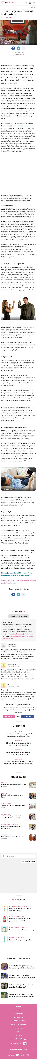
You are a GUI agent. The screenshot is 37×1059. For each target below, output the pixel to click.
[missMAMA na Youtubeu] (20, 1039)
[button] (34, 2)
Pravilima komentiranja (17, 634)
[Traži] (26, 2)
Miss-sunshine (12, 665)
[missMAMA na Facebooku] (12, 1039)
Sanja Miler (9, 17)
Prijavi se (9, 716)
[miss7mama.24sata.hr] (7, 2)
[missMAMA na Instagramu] (25, 1039)
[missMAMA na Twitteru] (16, 1039)
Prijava (29, 716)
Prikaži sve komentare (18, 616)
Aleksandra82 (12, 644)
